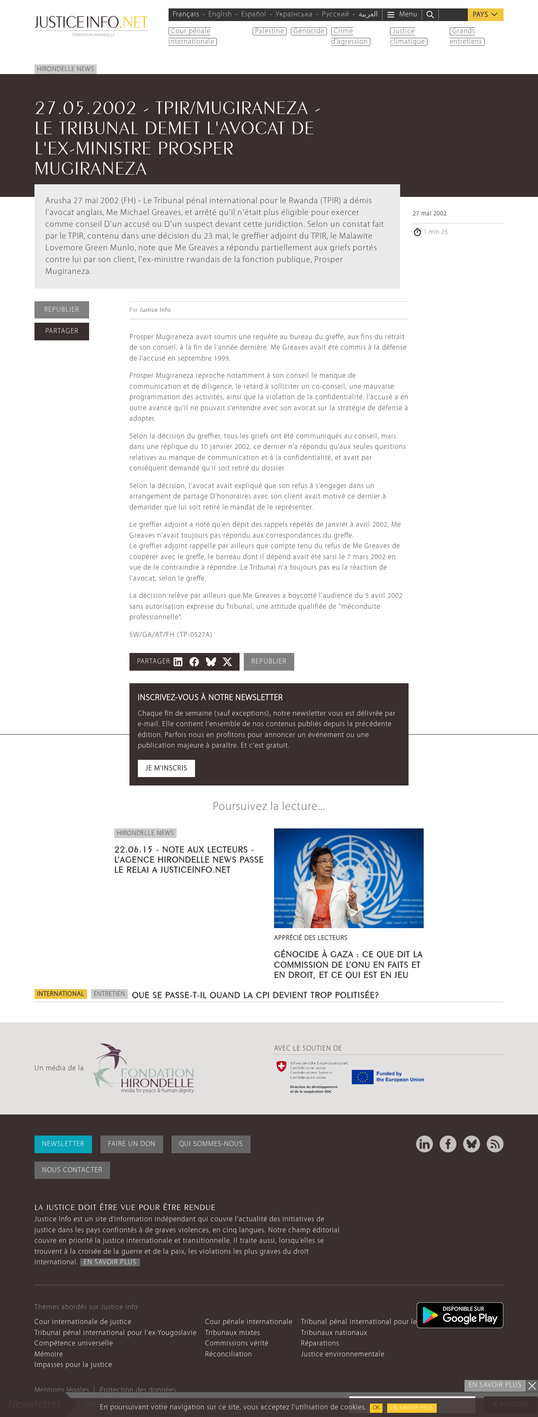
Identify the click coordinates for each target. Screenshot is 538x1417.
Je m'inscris (166, 768)
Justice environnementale (343, 1354)
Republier (61, 309)
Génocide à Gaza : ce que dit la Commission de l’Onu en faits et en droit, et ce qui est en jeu (348, 963)
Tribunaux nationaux (334, 1333)
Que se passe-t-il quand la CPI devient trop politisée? (255, 993)
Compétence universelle (73, 1343)
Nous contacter (72, 1170)
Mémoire (48, 1354)
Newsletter (63, 1144)
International (60, 994)
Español (253, 14)
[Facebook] (448, 1144)
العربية (368, 14)
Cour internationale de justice (83, 1322)
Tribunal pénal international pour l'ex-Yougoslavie (115, 1333)
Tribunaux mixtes (232, 1333)
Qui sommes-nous (211, 1144)
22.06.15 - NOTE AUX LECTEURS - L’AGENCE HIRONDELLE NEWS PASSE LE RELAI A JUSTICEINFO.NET (189, 858)
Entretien (109, 994)
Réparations (320, 1343)
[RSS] (495, 1144)
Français (186, 14)
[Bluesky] (471, 1144)
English (220, 14)
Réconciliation (228, 1354)
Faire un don (132, 1144)
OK (376, 1408)
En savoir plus (412, 1408)
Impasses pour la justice (73, 1365)
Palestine (269, 31)
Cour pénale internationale (249, 1322)
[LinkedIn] (424, 1144)
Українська (294, 14)
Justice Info (155, 310)
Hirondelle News (65, 69)
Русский (335, 14)
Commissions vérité (237, 1343)
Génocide (308, 31)
